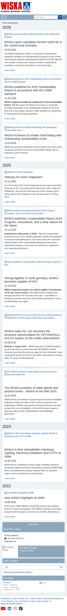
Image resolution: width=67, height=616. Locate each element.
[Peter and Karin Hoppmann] (18, 172)
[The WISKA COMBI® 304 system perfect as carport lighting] (17, 380)
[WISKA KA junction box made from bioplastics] (8, 380)
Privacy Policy (36, 598)
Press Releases (7, 601)
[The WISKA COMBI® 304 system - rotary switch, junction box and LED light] (26, 380)
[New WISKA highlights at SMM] (19, 493)
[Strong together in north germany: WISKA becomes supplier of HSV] (33, 263)
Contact (14, 598)
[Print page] (50, 601)
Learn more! (9, 70)
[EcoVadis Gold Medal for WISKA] (33, 129)
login (32, 601)
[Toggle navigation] (4, 17)
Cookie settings (42, 601)
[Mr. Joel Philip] (33, 35)
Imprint (21, 598)
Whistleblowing (57, 598)
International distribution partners (18, 572)
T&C (27, 598)
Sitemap (46, 598)
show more (33, 524)
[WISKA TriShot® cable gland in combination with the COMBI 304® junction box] (33, 373)
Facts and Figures (22, 601)
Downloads (5, 598)
